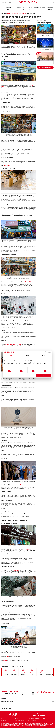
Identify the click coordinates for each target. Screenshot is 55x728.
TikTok (38, 692)
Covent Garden (13, 344)
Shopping (24, 13)
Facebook (52, 692)
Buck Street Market (18, 245)
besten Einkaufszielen (30, 659)
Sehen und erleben (16, 13)
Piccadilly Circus (6, 165)
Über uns (16, 718)
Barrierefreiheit (3, 720)
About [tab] (43, 355)
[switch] (21, 371)
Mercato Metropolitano (30, 281)
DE (3, 2)
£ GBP (9, 2)
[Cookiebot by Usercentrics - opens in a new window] (46, 352)
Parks (8, 656)
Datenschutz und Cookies (32, 720)
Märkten (5, 660)
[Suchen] (53, 2)
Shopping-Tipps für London (16, 659)
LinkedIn (46, 692)
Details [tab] (27, 355)
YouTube (41, 692)
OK (43, 375)
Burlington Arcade (20, 398)
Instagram (44, 692)
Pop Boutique (26, 494)
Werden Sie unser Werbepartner (33, 718)
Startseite (9, 13)
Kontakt (2, 718)
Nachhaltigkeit (43, 718)
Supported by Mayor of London (39, 714)
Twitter (49, 692)
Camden (19, 344)
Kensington (33, 164)
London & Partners (13, 714)
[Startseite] (2, 8)
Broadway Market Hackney (21, 484)
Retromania (28, 549)
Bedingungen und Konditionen (20, 720)
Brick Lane (7, 344)
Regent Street (10, 322)
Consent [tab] (11, 355)
